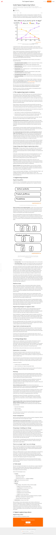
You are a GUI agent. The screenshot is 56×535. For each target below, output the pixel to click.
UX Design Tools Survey (35, 43)
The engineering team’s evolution (21, 62)
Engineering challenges (19, 75)
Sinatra (19, 484)
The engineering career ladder (20, 74)
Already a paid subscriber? (28, 524)
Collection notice (33, 529)
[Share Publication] (46, 1)
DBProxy (18, 489)
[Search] (44, 1)
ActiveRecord (19, 487)
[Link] (12, 92)
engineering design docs (36, 386)
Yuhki (16, 344)
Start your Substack (26, 531)
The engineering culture (19, 71)
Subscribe (49, 1)
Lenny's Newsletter (31, 81)
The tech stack (17, 68)
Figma (14, 14)
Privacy (28, 529)
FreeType (27, 478)
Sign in (53, 1)
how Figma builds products (22, 81)
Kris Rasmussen (20, 56)
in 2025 (34, 484)
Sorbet (18, 494)
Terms (30, 529)
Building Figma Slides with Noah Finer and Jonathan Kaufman (27, 86)
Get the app (32, 531)
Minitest (18, 491)
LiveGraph (18, 495)
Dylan (27, 171)
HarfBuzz (31, 478)
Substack (24, 533)
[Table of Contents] (0, 267)
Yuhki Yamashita (21, 80)
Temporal (19, 492)
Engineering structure (19, 64)
